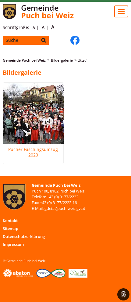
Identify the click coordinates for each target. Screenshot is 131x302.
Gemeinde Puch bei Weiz (24, 60)
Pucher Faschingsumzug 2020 (33, 152)
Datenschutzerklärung (24, 236)
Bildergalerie (62, 60)
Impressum (13, 244)
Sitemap (10, 228)
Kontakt (10, 220)
